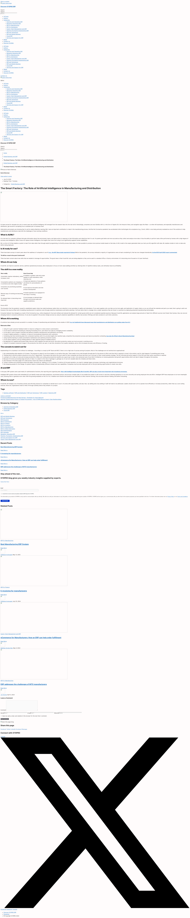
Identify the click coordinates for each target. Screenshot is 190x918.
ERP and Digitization (20, 393)
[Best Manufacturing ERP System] (34, 539)
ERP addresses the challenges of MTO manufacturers (19, 467)
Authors (6, 18)
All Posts (6, 16)
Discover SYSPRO (9, 43)
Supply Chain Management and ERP (17, 29)
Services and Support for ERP (15, 38)
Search (2, 10)
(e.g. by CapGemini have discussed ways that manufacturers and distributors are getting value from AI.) (100, 322)
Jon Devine (4, 694)
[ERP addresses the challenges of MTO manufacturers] (34, 679)
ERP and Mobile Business (14, 34)
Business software (9, 393)
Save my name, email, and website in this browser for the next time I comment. (24, 716)
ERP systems (43, 393)
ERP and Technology (12, 32)
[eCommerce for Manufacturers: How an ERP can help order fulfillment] (34, 632)
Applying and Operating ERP (14, 22)
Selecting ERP (52, 393)
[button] (95, 413)
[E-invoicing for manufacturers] (34, 585)
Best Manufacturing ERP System (11, 447)
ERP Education (5, 420)
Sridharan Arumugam (6, 554)
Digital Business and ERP (10, 156)
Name (2, 713)
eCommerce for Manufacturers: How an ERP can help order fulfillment (24, 460)
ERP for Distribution (12, 27)
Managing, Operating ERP (8, 434)
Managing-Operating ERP (14, 23)
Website (56, 713)
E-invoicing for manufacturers (11, 453)
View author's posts (6, 176)
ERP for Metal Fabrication (8, 428)
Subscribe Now (5, 482)
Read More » (4, 450)
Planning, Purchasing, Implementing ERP (12, 436)
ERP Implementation (6, 430)
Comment (3, 710)
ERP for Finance (5, 423)
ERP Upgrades (5, 432)
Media (5, 39)
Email (29, 713)
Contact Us (7, 41)
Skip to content (5, 1)
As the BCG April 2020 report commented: (164, 252)
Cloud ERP (9, 36)
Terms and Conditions (182, 496)
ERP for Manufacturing (13, 25)
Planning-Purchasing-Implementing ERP (18, 30)
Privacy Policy (171, 496)
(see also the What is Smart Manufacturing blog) (120, 336)
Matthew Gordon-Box (7, 648)
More (2, 413)
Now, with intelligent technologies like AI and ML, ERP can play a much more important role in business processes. (94, 371)
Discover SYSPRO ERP (8, 6)
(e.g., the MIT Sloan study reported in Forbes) (62, 252)
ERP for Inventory (5, 425)
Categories (7, 20)
